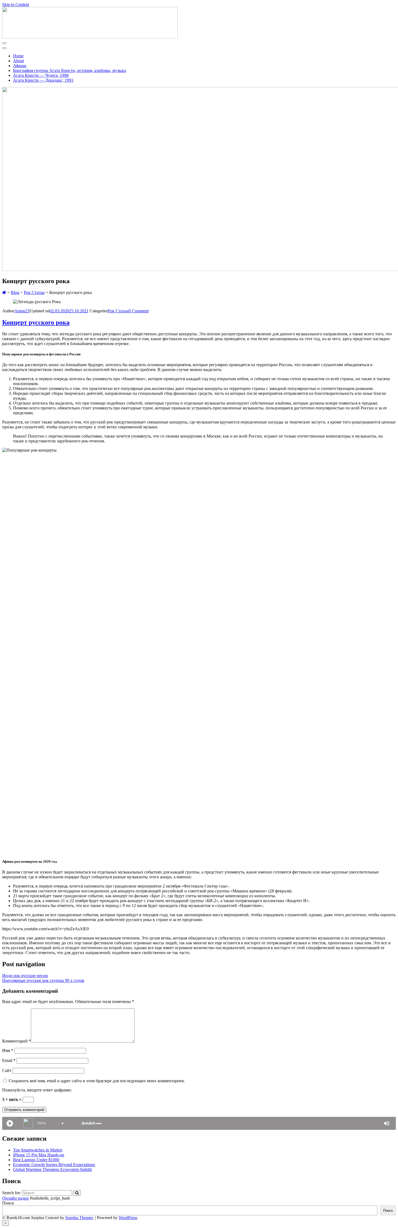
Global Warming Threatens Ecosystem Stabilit (52, 1169)
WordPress (128, 1217)
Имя (7, 1050)
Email (8, 1060)
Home (18, 56)
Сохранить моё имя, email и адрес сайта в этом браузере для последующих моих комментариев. (97, 1080)
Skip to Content (15, 4)
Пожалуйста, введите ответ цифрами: (37, 1090)
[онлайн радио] (91, 1124)
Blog (15, 292)
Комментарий (16, 1041)
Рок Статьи (34, 292)
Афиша (19, 65)
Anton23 (22, 311)
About (18, 60)
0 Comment (139, 311)
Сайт (6, 1070)
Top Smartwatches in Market (37, 1150)
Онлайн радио (15, 1198)
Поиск (8, 1203)
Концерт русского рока (36, 322)
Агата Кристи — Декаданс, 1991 (43, 80)
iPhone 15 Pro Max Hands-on (38, 1155)
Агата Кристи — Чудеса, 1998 (40, 75)
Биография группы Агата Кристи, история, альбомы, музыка (69, 70)
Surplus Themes (79, 1217)
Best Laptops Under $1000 (36, 1159)
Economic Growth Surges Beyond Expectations (54, 1164)
